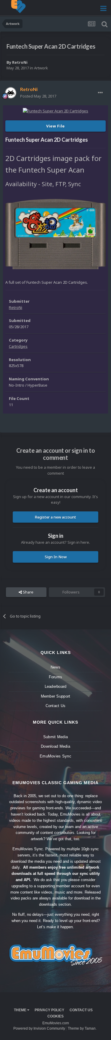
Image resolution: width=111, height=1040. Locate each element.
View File (55, 126)
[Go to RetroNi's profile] (11, 93)
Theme (20, 1010)
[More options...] (100, 92)
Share (27, 592)
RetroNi (20, 62)
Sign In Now (56, 556)
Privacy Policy (49, 1010)
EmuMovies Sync (55, 756)
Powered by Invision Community (39, 1028)
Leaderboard (56, 686)
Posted (38, 96)
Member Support (55, 696)
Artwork (41, 68)
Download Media (55, 746)
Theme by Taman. (82, 1028)
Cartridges (18, 346)
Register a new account (55, 517)
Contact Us (56, 706)
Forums (55, 677)
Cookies (55, 1016)
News (55, 667)
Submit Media (55, 737)
